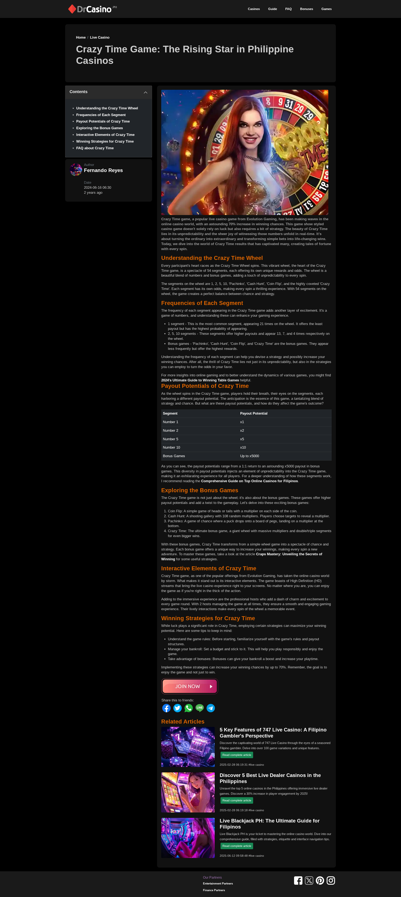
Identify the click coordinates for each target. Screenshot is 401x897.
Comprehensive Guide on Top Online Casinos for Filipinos (249, 481)
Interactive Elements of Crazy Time (105, 135)
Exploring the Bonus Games (99, 128)
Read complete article (236, 755)
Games (326, 9)
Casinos (254, 9)
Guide (272, 9)
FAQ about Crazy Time (95, 148)
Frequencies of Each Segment (101, 115)
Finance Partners (214, 890)
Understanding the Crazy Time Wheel (107, 108)
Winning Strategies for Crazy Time (105, 141)
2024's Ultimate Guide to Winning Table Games (200, 380)
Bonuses (306, 9)
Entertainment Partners (218, 883)
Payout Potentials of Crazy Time (103, 121)
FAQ (288, 9)
